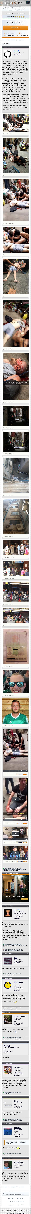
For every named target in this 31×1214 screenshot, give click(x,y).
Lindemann (18, 1162)
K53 (15, 958)
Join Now (14, 27)
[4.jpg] (16, 240)
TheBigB (7, 1046)
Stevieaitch (18, 982)
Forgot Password (19, 1198)
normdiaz (17, 1128)
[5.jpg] (16, 276)
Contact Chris (11, 1198)
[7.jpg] (16, 376)
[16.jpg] (16, 646)
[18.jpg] (16, 681)
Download (22, 774)
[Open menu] (28, 2)
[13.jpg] (16, 568)
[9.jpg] (16, 441)
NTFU (22, 1205)
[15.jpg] (16, 615)
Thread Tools (5, 43)
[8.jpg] (16, 416)
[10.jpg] (16, 475)
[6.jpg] (16, 323)
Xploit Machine (20, 1016)
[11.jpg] (16, 516)
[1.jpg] (16, 123)
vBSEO (23, 1213)
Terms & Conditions (11, 1201)
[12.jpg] (16, 547)
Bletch (16, 1101)
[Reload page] (3, 9)
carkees (17, 1067)
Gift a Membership (11, 1205)
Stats (18, 1205)
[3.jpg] (16, 200)
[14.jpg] (16, 592)
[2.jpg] (16, 155)
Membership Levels (20, 1201)
